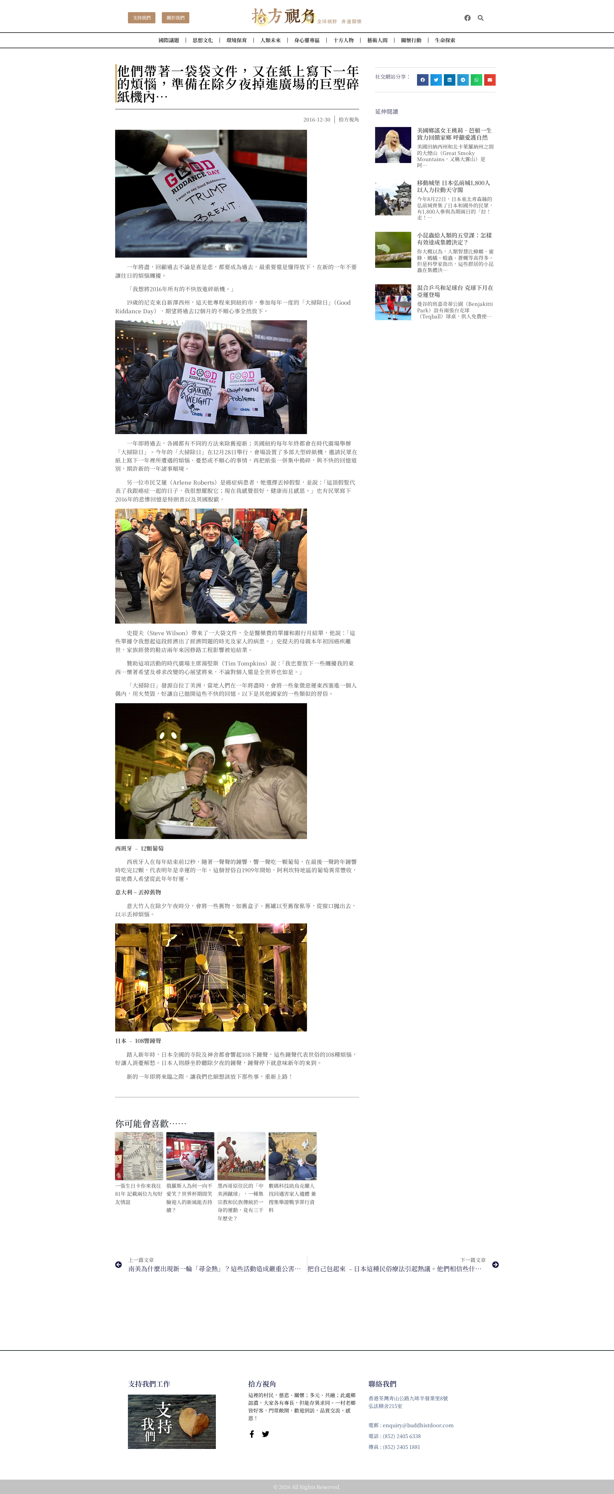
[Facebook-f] (252, 1434)
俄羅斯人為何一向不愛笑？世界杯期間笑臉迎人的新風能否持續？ (189, 1198)
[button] (481, 17)
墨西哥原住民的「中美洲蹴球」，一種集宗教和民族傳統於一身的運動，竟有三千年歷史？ (240, 1202)
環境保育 (236, 40)
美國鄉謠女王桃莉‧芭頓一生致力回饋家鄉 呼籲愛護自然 (454, 133)
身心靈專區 (307, 40)
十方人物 (343, 40)
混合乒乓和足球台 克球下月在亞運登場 (455, 291)
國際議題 (169, 40)
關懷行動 (411, 40)
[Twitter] (265, 1434)
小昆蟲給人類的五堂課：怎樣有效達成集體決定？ (454, 238)
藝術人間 (377, 40)
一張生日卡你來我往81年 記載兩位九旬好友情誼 (139, 1194)
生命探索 (445, 40)
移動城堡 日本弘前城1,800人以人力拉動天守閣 (453, 186)
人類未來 (270, 40)
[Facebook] (467, 18)
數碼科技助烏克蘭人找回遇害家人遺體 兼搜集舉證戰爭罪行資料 (292, 1198)
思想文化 (203, 40)
